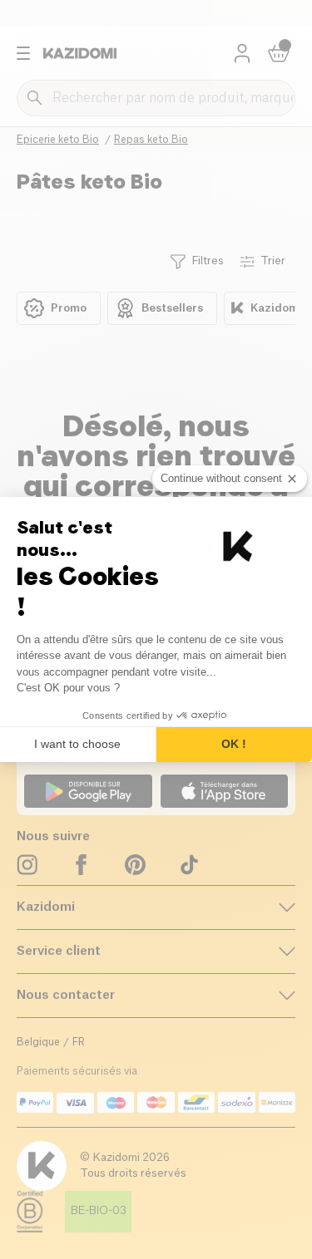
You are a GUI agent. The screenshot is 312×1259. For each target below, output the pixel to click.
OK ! (233, 743)
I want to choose (77, 743)
